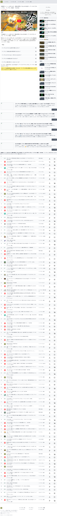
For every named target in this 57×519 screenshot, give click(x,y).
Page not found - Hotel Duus (12, 343)
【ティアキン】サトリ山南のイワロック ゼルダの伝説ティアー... (18, 456)
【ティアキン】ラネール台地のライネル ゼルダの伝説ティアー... (18, 210)
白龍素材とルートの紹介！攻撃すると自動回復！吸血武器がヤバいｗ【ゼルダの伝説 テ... (21, 254)
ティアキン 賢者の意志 (11, 291)
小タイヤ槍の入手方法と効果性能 (50, 31)
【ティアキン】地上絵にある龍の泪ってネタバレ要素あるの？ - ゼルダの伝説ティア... (22, 193)
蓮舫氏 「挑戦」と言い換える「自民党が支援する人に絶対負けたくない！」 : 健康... (22, 174)
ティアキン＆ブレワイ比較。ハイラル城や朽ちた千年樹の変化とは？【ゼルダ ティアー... (21, 493)
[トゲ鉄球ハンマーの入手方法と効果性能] (42, 25)
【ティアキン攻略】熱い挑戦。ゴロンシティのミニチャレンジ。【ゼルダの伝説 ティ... (21, 476)
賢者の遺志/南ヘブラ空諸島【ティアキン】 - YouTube (16, 409)
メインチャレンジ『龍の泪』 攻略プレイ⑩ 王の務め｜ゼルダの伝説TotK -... (20, 363)
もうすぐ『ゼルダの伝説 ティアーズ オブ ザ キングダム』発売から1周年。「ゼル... (22, 196)
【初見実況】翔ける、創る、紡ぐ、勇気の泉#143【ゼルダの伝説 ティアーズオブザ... (22, 459)
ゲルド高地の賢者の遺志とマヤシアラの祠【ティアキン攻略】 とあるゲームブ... (21, 412)
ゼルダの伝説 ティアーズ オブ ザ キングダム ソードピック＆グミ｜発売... (20, 398)
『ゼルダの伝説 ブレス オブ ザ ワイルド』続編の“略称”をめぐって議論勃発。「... (21, 247)
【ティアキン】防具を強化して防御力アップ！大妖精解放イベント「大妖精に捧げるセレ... (21, 237)
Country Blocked (10, 466)
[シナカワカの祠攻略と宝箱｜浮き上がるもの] (42, 46)
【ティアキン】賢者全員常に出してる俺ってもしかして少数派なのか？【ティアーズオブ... (21, 450)
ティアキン (7, 1)
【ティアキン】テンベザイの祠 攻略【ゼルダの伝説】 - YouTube (18, 369)
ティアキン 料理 (47, 65)
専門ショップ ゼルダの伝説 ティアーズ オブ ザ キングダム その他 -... (20, 496)
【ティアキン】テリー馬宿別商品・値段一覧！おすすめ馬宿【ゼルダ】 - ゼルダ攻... (21, 436)
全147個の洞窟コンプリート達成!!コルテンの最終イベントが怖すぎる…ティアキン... (21, 206)
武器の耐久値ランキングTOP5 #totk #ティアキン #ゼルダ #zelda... (18, 486)
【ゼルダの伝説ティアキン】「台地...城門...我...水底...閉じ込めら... (18, 326)
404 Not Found (9, 376)
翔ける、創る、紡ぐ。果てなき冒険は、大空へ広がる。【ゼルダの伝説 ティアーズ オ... (21, 308)
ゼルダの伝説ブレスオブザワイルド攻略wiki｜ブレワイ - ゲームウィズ (19, 439)
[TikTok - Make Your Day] (42, 95)
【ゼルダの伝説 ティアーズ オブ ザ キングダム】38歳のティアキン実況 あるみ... (21, 463)
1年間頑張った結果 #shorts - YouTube (13, 329)
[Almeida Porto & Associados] (42, 87)
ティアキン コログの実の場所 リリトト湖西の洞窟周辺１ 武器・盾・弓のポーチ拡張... (21, 190)
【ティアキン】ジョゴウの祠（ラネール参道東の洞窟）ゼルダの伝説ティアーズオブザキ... (21, 402)
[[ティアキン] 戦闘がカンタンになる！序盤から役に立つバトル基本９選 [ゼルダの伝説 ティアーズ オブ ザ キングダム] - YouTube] (42, 91)
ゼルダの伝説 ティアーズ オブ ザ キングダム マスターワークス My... (19, 419)
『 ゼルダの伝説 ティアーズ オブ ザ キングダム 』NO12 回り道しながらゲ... (20, 220)
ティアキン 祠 (13, 1)
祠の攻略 (46, 43)
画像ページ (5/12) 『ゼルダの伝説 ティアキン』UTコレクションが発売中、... (20, 405)
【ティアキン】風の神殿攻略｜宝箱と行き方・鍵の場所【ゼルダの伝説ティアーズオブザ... (21, 333)
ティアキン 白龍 (47, 88)
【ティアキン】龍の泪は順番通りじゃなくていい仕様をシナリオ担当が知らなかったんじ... (21, 373)
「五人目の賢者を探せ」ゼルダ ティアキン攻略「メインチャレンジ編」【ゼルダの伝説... (21, 315)
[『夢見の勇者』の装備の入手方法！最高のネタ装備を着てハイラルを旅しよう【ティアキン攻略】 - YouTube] (42, 98)
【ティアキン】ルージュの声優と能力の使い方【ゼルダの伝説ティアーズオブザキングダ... (21, 279)
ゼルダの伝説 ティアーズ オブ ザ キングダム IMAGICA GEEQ (17, 336)
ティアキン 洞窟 (47, 84)
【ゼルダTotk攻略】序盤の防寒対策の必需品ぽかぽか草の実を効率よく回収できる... (21, 293)
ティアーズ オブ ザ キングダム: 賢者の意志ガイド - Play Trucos (18, 453)
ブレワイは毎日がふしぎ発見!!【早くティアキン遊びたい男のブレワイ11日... (20, 472)
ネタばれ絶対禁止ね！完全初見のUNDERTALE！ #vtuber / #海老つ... (19, 357)
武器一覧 (46, 22)
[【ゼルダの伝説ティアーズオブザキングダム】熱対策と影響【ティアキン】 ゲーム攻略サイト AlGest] (42, 76)
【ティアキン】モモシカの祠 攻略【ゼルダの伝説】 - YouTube (18, 425)
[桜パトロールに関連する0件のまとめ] (42, 72)
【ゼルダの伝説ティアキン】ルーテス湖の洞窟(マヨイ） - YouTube (18, 422)
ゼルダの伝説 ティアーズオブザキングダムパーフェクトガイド (18, 203)
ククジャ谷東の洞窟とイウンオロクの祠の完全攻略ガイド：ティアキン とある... (21, 261)
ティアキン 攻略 (29, 1)
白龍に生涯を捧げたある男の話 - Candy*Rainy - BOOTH (17, 265)
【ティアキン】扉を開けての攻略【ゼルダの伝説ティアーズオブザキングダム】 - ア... (22, 186)
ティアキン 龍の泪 (10, 194)
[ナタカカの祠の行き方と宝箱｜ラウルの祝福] (42, 54)
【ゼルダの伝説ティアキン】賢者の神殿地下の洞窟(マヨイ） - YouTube (19, 322)
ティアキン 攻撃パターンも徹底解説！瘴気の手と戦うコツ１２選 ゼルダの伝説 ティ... (22, 428)
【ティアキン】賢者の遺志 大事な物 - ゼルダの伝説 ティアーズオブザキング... (20, 158)
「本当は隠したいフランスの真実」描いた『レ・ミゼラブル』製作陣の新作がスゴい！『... (21, 297)
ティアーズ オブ (9, 184)
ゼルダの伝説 (9, 224)
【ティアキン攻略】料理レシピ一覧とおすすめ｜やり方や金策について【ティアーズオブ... (21, 395)
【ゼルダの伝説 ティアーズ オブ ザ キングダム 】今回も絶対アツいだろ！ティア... (21, 161)
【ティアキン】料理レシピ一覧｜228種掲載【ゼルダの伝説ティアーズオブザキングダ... (21, 178)
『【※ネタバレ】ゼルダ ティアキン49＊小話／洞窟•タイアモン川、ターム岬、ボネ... (22, 446)
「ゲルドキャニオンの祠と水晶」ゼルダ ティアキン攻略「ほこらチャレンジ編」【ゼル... (21, 214)
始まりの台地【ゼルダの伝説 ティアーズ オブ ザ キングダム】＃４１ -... (19, 384)
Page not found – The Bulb (12, 282)
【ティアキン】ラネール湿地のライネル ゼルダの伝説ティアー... (18, 354)
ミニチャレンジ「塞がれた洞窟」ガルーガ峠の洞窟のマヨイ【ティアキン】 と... (21, 229)
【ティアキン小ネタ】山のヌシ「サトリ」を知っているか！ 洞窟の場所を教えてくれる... (21, 381)
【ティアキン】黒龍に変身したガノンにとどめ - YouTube (17, 391)
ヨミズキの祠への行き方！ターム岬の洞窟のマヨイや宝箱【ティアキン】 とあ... (21, 233)
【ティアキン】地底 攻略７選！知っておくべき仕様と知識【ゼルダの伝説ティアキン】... (21, 388)
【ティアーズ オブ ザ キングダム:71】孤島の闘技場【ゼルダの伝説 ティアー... (20, 171)
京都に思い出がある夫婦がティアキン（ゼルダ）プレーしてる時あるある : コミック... (22, 289)
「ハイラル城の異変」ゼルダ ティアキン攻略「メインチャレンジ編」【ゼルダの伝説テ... (21, 168)
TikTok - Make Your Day (49, 94)
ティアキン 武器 (21, 1)
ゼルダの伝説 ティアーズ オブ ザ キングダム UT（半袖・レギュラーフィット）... (21, 350)
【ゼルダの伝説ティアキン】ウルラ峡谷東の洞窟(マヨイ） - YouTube (19, 164)
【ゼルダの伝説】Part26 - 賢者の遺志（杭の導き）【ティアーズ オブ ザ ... (20, 250)
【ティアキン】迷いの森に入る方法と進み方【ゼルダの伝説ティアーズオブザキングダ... (21, 244)
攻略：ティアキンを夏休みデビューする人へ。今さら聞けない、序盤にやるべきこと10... (21, 347)
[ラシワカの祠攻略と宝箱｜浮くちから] (42, 42)
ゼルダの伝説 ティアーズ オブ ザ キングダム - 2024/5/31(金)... (18, 489)
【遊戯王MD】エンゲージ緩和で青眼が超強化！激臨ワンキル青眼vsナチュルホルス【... (21, 286)
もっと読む (54, 109)
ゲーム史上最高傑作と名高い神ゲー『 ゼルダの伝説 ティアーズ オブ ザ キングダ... (21, 360)
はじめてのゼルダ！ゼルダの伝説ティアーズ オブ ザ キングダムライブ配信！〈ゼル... (22, 304)
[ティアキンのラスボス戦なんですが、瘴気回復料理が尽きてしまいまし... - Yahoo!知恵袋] (42, 68)
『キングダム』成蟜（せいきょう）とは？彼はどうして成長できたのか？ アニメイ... (21, 366)
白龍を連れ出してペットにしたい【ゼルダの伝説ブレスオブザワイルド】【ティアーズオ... (21, 200)
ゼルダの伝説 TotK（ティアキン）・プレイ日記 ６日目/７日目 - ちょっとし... (20, 226)
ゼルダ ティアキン (10, 248)
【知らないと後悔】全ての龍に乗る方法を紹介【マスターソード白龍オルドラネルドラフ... (21, 340)
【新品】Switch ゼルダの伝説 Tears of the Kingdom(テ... (17, 217)
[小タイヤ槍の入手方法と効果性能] (42, 32)
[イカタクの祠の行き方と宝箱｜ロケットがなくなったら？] (42, 50)
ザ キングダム (9, 162)
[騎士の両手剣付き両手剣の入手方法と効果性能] (42, 21)
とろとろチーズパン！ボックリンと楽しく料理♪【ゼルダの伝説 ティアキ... (20, 311)
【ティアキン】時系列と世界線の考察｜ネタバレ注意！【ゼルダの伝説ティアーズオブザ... (21, 432)
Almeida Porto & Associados (50, 86)
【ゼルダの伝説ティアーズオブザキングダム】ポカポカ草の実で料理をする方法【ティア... (21, 319)
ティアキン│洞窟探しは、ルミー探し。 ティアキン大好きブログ (18, 479)
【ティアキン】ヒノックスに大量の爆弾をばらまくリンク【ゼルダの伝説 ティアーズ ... (22, 258)
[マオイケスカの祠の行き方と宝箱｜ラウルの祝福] (42, 58)
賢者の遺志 (9, 159)
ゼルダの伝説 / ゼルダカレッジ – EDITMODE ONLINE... (16, 223)
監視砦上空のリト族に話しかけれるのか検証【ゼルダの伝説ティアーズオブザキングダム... (21, 443)
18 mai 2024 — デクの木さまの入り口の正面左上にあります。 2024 (19, 469)
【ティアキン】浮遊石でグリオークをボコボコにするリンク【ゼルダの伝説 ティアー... (21, 183)
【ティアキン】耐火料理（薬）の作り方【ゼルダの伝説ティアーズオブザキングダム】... (21, 275)
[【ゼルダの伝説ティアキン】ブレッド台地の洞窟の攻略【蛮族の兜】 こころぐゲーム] (42, 83)
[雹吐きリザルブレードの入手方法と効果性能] (42, 28)
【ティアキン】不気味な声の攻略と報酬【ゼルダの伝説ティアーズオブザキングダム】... (21, 416)
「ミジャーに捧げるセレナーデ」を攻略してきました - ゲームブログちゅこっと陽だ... (22, 268)
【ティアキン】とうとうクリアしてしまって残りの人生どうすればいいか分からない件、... (21, 301)
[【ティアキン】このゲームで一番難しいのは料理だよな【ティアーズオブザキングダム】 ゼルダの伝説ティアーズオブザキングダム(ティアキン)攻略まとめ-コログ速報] (42, 79)
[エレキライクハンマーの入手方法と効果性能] (42, 36)
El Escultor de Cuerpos (11, 271)
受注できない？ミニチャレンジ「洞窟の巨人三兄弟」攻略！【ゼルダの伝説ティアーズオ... (21, 500)
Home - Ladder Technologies (12, 482)
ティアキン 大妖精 (10, 238)
